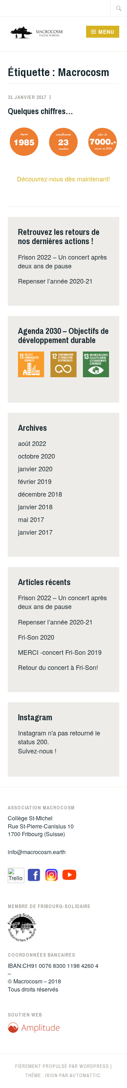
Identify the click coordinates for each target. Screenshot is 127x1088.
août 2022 (32, 443)
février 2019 (35, 481)
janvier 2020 (35, 468)
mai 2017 (31, 519)
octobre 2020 (36, 455)
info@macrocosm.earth (37, 852)
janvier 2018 (35, 506)
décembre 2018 (40, 493)
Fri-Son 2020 (36, 636)
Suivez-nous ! (37, 750)
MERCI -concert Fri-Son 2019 (60, 652)
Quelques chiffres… (40, 111)
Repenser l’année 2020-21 (55, 280)
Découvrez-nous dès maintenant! (63, 178)
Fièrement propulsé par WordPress (62, 1066)
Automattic (85, 1075)
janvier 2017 (35, 531)
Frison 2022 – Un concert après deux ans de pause (62, 261)
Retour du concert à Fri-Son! (58, 667)
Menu (106, 31)
